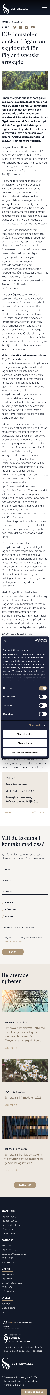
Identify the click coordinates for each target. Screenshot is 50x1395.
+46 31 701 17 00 (9, 1245)
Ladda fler (25, 1185)
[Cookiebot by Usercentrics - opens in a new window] (35, 640)
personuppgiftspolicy (14, 941)
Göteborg (10, 909)
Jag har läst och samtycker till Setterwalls (23, 939)
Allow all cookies (25, 734)
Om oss (5, 1311)
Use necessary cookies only (25, 752)
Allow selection (25, 743)
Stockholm (11, 902)
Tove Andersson (17, 784)
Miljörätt (32, 801)
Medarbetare (8, 1307)
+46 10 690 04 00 (9, 1274)
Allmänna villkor (11, 1384)
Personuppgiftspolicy (13, 1381)
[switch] (43, 697)
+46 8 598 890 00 (9, 1216)
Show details (35, 725)
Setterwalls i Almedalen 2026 (22, 1097)
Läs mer (9, 1048)
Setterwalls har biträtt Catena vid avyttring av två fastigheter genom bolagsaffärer (23, 1159)
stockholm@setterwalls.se (13, 1225)
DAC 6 (21, 1384)
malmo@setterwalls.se (12, 1283)
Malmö (9, 916)
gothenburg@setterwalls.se (14, 1254)
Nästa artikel (39, 812)
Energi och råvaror (18, 797)
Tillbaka (7, 812)
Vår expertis (8, 1303)
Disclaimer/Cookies (31, 1381)
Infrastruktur (15, 801)
